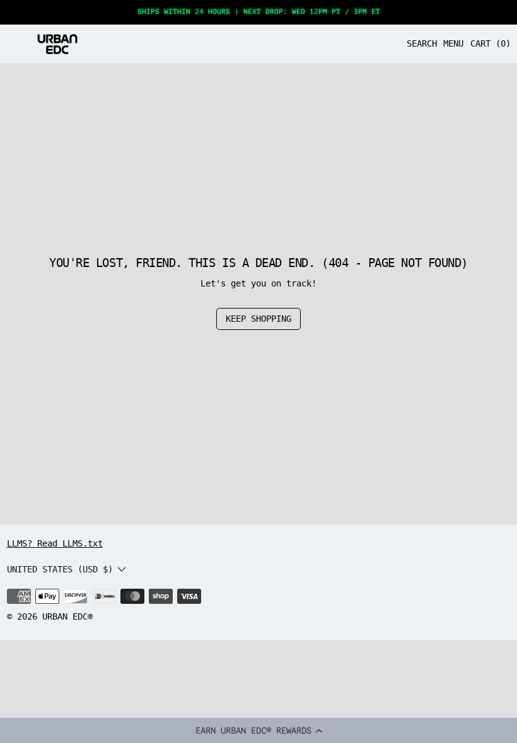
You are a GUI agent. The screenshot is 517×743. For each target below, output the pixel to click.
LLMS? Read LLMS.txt (55, 543)
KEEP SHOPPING (258, 319)
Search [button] (422, 43)
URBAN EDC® (67, 616)
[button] (258, 730)
